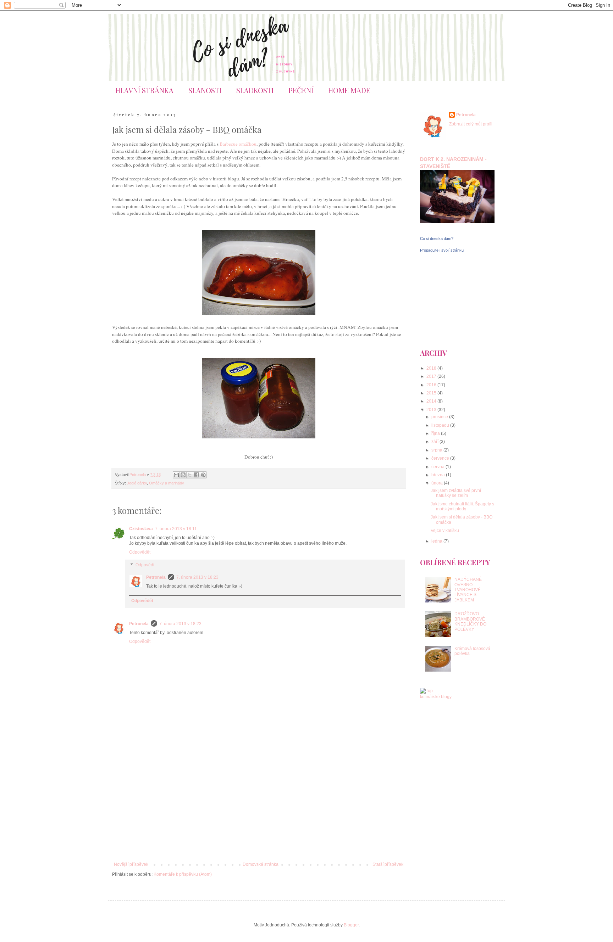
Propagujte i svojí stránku (442, 250)
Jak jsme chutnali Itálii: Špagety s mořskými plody (462, 506)
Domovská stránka (260, 864)
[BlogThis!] (183, 474)
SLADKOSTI (255, 90)
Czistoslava (141, 528)
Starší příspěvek (387, 864)
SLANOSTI (204, 90)
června (438, 466)
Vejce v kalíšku (445, 530)
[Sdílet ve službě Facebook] (196, 474)
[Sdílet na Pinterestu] (203, 474)
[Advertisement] (258, 803)
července (440, 458)
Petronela (156, 577)
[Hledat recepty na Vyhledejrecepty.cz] (436, 696)
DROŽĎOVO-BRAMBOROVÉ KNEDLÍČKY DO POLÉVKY (470, 621)
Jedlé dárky (137, 483)
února (437, 483)
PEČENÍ (300, 90)
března (438, 474)
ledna (437, 541)
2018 (431, 368)
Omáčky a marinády (166, 483)
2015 (431, 393)
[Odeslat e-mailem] (176, 474)
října (436, 433)
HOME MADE (349, 90)
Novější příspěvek (131, 864)
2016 (431, 384)
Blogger (351, 925)
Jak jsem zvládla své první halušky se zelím (456, 493)
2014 (431, 401)
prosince (440, 416)
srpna (437, 450)
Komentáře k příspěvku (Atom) (183, 874)
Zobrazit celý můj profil (470, 124)
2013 (431, 409)
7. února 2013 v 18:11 (176, 528)
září (435, 441)
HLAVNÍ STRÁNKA (144, 90)
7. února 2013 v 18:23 (197, 577)
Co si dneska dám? (436, 238)
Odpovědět (139, 552)
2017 (431, 376)
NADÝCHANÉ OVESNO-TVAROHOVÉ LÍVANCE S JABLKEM (468, 589)
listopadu (440, 425)
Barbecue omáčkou (238, 144)
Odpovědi (145, 564)
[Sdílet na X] (189, 474)
